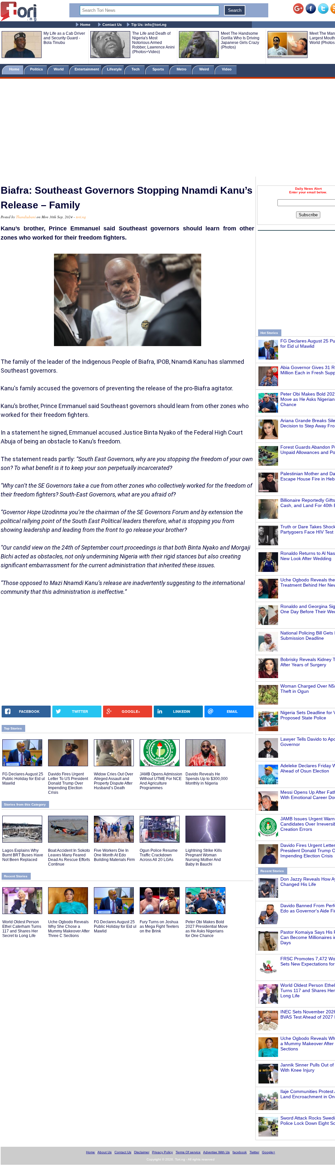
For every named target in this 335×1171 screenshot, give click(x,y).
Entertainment (87, 69)
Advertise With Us (216, 1152)
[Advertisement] (167, 129)
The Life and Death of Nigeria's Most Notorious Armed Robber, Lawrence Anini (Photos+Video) (153, 42)
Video (227, 69)
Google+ (268, 1152)
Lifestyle (114, 69)
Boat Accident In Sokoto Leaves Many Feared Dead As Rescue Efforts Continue (69, 857)
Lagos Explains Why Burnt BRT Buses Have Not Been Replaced (22, 855)
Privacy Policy (162, 1152)
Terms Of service (188, 1152)
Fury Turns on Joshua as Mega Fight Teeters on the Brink (159, 926)
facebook (240, 1152)
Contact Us (112, 25)
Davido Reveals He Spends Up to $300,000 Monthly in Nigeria (206, 779)
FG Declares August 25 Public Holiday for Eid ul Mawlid (23, 779)
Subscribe (308, 214)
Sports (159, 69)
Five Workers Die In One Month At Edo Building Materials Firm (114, 855)
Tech (136, 69)
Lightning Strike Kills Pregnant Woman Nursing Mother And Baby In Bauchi (203, 857)
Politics (37, 69)
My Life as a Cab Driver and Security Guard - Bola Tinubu (64, 38)
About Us (104, 1152)
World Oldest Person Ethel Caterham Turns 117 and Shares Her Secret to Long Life (21, 929)
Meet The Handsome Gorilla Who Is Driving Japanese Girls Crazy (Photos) (240, 40)
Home (85, 25)
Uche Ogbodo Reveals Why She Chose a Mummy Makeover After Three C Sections (69, 929)
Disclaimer (141, 1152)
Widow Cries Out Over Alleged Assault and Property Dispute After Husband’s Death (113, 781)
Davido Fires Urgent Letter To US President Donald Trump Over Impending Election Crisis (68, 783)
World (60, 69)
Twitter (254, 1152)
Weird (204, 69)
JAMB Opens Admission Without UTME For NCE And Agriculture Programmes (161, 781)
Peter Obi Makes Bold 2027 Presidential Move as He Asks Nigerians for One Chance (206, 929)
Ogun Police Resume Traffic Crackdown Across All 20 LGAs (159, 855)
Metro (182, 69)
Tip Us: (149, 25)
